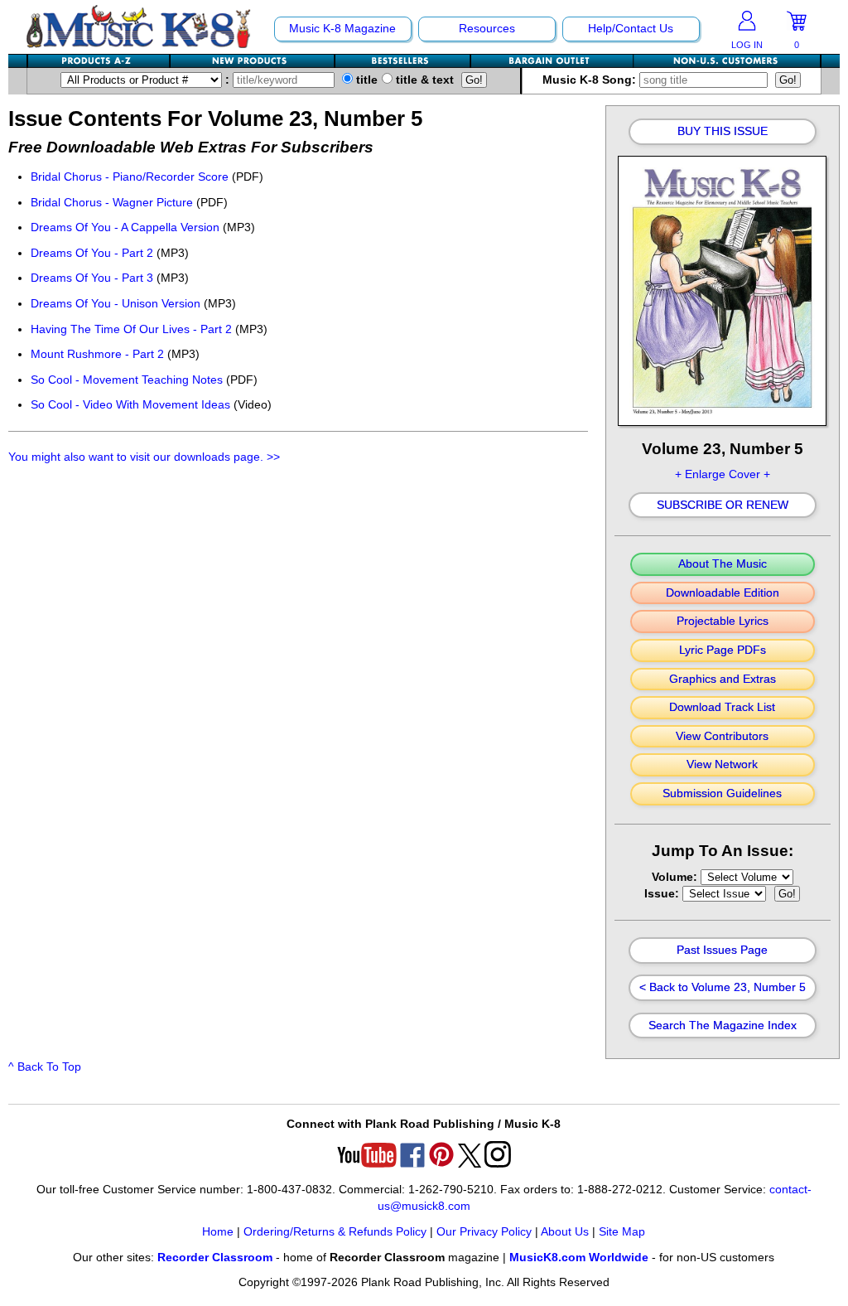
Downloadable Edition (722, 593)
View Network (722, 765)
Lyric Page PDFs (722, 650)
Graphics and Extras (722, 679)
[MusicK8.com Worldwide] (727, 61)
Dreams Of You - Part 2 (92, 253)
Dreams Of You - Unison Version (115, 303)
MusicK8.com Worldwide (578, 1257)
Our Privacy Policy (484, 1232)
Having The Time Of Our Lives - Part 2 (131, 329)
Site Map (622, 1232)
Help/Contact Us (630, 28)
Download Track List (722, 707)
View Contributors (722, 736)
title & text (423, 80)
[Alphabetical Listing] (99, 61)
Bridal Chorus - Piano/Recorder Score (130, 177)
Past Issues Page (722, 950)
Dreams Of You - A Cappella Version (125, 227)
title (365, 80)
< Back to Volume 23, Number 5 (722, 988)
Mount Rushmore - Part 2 (97, 354)
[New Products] (253, 61)
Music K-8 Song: (590, 80)
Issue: (663, 894)
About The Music (722, 564)
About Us (565, 1232)
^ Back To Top (44, 1067)
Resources (487, 28)
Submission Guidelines (722, 794)
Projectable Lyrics (722, 621)
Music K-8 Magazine (342, 28)
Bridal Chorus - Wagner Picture (112, 202)
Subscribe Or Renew (722, 505)
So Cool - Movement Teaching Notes (127, 380)
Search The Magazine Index (722, 1026)
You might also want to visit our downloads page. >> (144, 457)
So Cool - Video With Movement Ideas (130, 405)
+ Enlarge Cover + (722, 474)
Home (218, 1232)
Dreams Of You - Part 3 (92, 278)
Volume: (676, 877)
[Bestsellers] (403, 61)
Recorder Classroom (214, 1257)
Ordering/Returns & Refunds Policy (334, 1232)
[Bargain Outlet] (552, 61)
